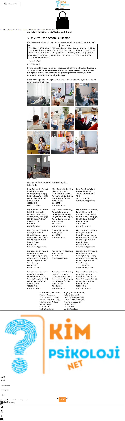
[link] (34, 61)
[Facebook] (62, 408)
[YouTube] (62, 419)
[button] (62, 20)
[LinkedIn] (62, 415)
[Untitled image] (38, 94)
